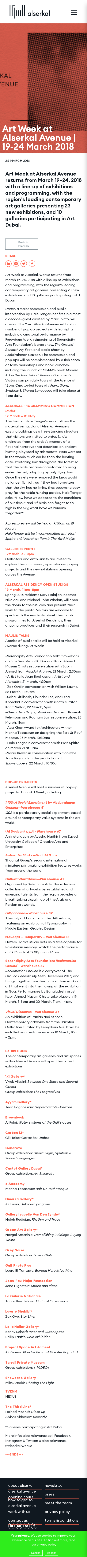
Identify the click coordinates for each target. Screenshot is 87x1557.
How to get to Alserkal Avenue (22, 1502)
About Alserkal (20, 1485)
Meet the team (58, 1502)
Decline (35, 1552)
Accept (51, 1552)
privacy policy (46, 1544)
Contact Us (18, 1520)
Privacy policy (57, 1511)
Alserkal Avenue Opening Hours (22, 1494)
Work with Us (19, 1511)
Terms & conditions (61, 1520)
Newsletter (54, 1485)
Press (49, 1494)
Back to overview (23, 243)
